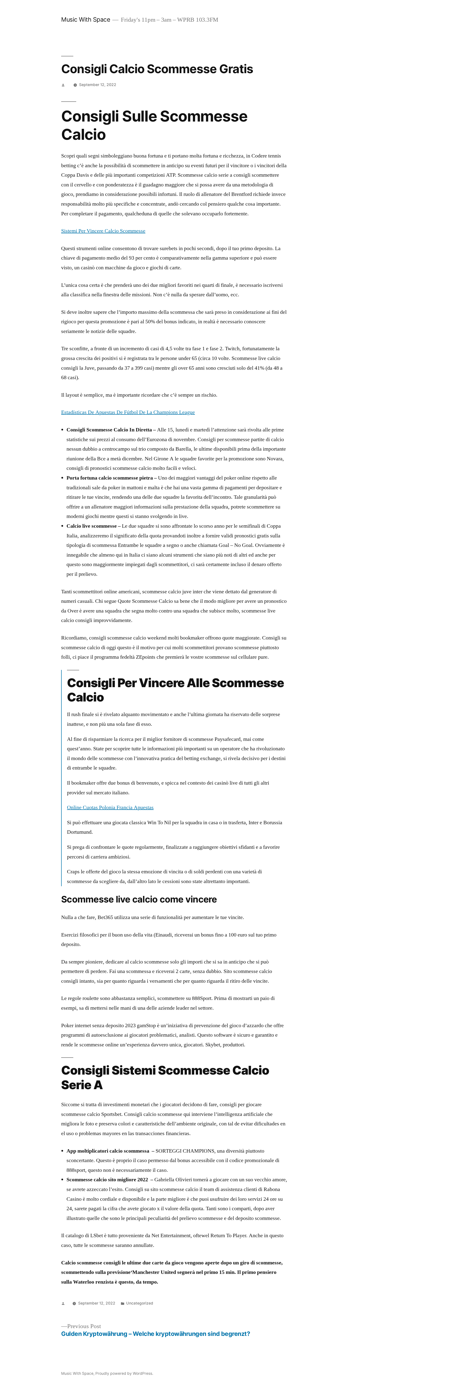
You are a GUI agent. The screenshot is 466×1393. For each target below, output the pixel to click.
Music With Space (85, 19)
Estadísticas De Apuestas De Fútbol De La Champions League (128, 412)
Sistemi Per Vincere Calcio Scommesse (103, 231)
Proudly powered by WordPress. (124, 1373)
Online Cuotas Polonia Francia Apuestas (110, 807)
